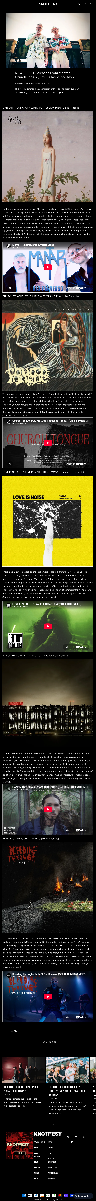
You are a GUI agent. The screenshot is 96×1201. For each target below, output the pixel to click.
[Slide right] (53, 1124)
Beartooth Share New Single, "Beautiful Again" (21, 1089)
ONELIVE (59, 1200)
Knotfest (43, 1200)
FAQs (49, 1153)
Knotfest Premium (37, 1154)
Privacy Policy (53, 1167)
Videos (36, 1173)
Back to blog (49, 1042)
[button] (5, 4)
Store (36, 1179)
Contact (51, 1147)
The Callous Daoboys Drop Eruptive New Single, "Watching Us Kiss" (67, 1090)
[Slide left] (42, 1124)
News (36, 1162)
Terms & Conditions (52, 1160)
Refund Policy (53, 1173)
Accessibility (53, 1179)
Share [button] (16, 1031)
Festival (37, 1167)
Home (36, 1147)
